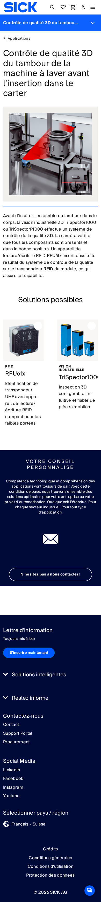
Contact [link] (11, 724)
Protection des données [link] (50, 875)
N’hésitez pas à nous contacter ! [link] (50, 574)
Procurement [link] (16, 742)
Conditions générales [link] (50, 858)
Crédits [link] (50, 849)
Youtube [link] (11, 796)
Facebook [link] (13, 778)
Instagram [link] (13, 787)
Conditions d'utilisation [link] (51, 866)
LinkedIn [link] (11, 770)
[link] (20, 7)
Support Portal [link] (17, 733)
